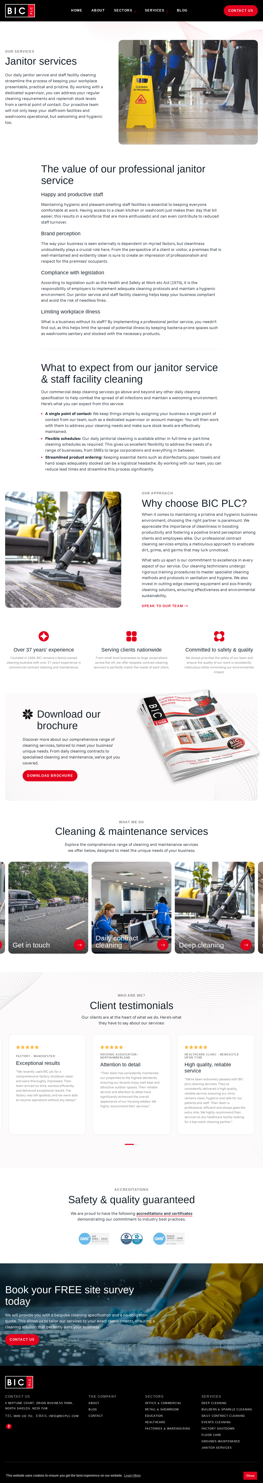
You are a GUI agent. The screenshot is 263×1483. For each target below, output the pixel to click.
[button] (129, 1144)
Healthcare (155, 1422)
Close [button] (250, 1475)
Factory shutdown (218, 1428)
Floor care (211, 1435)
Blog (182, 10)
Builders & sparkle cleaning (227, 1409)
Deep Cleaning (214, 1403)
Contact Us (240, 10)
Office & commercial (163, 1403)
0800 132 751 (24, 1416)
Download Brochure (50, 775)
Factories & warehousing (167, 1428)
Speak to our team (162, 606)
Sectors (123, 10)
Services (155, 10)
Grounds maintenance (221, 1441)
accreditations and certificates (164, 1213)
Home (76, 10)
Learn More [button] (132, 1475)
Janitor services (217, 1447)
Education (154, 1415)
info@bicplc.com (64, 1416)
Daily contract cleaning (223, 1415)
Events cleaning (216, 1422)
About (98, 10)
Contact (96, 1415)
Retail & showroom (162, 1409)
